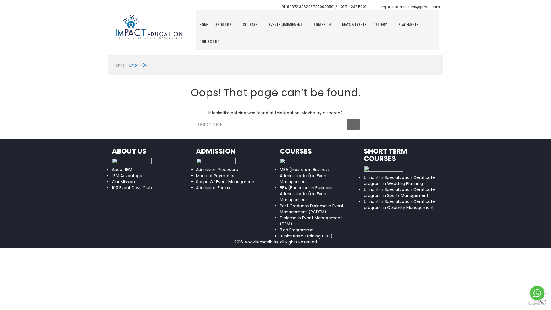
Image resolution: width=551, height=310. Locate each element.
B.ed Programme (296, 230)
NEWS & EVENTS (354, 24)
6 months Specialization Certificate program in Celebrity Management (399, 204)
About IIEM (122, 170)
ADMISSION (322, 24)
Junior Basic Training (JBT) (306, 236)
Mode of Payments (215, 176)
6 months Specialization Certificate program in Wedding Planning (399, 180)
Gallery (380, 24)
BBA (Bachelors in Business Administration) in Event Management (306, 194)
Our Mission (123, 182)
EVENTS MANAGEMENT (285, 24)
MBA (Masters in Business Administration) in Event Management (305, 176)
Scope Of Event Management (226, 182)
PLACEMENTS (408, 24)
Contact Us (209, 41)
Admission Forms (213, 188)
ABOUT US (223, 24)
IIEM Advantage (127, 176)
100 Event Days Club (132, 188)
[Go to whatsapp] (537, 293)
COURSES (250, 24)
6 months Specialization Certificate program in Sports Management (399, 192)
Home (203, 24)
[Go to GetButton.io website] (537, 304)
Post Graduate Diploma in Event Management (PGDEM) (312, 209)
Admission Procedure (217, 170)
